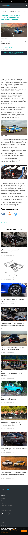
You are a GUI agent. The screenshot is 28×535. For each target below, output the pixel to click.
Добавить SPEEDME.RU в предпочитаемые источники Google (14, 53)
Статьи (3, 500)
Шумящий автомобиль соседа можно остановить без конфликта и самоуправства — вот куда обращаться (13, 423)
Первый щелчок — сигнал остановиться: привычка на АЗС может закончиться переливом (12, 373)
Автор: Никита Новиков (7, 47)
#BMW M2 (4, 222)
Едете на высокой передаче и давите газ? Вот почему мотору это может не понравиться (13, 250)
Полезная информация (7, 505)
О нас (2, 522)
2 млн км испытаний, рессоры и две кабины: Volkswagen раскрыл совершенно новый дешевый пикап (13, 474)
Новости (3, 498)
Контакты (3, 525)
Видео (2, 503)
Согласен (23, 530)
